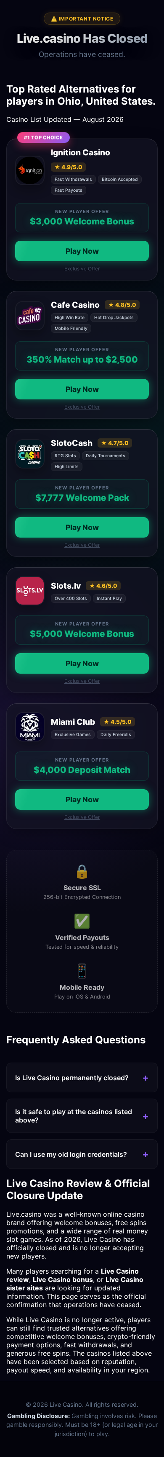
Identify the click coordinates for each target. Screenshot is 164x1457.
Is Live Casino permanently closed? (72, 1077)
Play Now (82, 251)
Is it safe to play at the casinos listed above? (73, 1115)
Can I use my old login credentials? (71, 1154)
